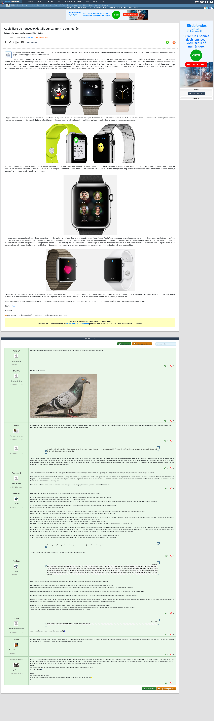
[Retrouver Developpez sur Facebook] (210, 8)
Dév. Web (62, 5)
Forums (30, 2)
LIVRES (90, 8)
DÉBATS (119, 8)
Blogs (53, 2)
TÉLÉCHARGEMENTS (100, 8)
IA (38, 5)
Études (88, 2)
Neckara (16, 493)
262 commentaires (42, 37)
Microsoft (49, 5)
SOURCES (112, 8)
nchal (16, 426)
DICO (130, 8)
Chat (60, 2)
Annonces (29, 37)
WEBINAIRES (82, 8)
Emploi (79, 2)
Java (55, 5)
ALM (42, 5)
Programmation (76, 5)
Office (91, 5)
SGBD (85, 5)
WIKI (125, 8)
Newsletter (70, 2)
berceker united (16, 660)
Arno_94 (16, 351)
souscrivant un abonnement (77, 324)
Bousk (16, 618)
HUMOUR (137, 8)
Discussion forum (197, 93)
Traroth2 (16, 371)
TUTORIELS (68, 8)
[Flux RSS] (205, 8)
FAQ (47, 2)
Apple (14, 306)
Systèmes (105, 5)
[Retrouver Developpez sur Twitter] (207, 8)
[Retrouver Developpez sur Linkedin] (212, 8)
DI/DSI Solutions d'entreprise (20, 5)
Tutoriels (39, 2)
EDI (68, 5)
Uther (16, 640)
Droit (95, 2)
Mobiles (97, 5)
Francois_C (16, 473)
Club (102, 2)
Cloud (33, 5)
